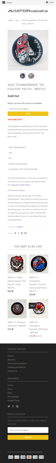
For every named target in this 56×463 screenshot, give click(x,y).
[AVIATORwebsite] (28, 9)
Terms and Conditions (17, 363)
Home (10, 385)
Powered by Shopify (34, 452)
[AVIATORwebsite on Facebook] (13, 406)
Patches (20, 227)
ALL (17, 20)
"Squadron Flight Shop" (20, 185)
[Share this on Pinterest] (21, 233)
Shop (10, 389)
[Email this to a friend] (25, 233)
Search (11, 356)
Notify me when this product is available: (25, 103)
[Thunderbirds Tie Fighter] (28, 50)
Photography (13, 397)
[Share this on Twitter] (14, 233)
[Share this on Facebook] (18, 233)
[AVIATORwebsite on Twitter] (9, 406)
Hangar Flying (13, 400)
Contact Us (12, 371)
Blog (10, 393)
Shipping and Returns (17, 367)
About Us (11, 360)
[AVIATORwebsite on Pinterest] (17, 406)
